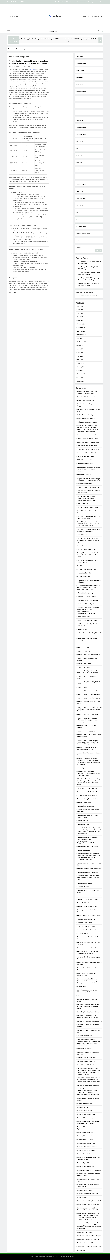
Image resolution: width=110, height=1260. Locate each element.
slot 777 (79, 155)
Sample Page (53, 31)
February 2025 (81, 367)
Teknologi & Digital (82, 1107)
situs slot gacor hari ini (83, 234)
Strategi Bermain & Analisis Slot (86, 1065)
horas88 (32, 69)
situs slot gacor (81, 91)
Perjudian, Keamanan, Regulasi (86, 926)
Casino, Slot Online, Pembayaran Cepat (88, 442)
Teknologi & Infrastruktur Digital (86, 1114)
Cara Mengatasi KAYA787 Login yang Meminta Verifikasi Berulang (74, 1)
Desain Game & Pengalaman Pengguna (88, 449)
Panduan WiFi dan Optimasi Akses (87, 906)
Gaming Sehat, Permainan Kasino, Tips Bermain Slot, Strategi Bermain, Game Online (88, 555)
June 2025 (80, 352)
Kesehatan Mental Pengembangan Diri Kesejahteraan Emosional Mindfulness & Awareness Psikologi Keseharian (88, 742)
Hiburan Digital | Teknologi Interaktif (87, 569)
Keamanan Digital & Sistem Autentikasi (88, 694)
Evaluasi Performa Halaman (85, 483)
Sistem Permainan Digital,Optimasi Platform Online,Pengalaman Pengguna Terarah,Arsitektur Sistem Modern (88, 981)
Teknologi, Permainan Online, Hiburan (88, 1204)
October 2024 (81, 381)
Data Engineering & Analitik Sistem (87, 445)
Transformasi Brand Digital (84, 1232)
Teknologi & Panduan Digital (85, 1139)
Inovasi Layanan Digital (83, 617)
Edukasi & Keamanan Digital (85, 460)
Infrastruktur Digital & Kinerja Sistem (87, 600)
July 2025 (80, 349)
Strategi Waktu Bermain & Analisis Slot (88, 1085)
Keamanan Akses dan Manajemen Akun (88, 654)
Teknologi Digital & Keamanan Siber (87, 1163)
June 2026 (80, 310)
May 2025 (80, 356)
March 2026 (80, 320)
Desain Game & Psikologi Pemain (86, 453)
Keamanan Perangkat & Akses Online (87, 714)
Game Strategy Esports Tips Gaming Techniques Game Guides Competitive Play (88, 540)
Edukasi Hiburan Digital (84, 474)
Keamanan (80, 644)
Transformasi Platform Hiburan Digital (88, 1239)
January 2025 (81, 370)
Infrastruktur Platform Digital (85, 604)
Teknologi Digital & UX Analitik (86, 1166)
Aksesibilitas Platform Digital (85, 400)
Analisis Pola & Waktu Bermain (86, 418)
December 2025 (81, 331)
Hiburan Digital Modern (83, 576)
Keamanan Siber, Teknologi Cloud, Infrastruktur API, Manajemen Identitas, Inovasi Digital (88, 720)
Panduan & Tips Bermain (84, 802)
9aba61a (12, 67)
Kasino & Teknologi (82, 629)
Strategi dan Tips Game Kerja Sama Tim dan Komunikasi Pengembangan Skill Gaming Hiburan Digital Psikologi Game (88, 1079)
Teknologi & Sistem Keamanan (86, 1150)
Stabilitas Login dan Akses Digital (87, 1057)
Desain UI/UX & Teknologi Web (86, 456)
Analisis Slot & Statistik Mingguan (87, 422)
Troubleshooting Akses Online (85, 1243)
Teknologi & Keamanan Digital (85, 1118)
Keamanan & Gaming (83, 647)
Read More (12, 292)
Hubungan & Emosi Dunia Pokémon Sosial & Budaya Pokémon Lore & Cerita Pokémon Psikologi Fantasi (89, 587)
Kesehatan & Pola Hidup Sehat (86, 731)
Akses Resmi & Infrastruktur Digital (87, 397)
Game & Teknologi (82, 503)
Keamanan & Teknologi (83, 651)
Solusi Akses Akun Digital (84, 1036)
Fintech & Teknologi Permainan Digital (88, 487)
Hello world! (97, 296)
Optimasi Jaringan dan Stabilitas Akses (88, 792)
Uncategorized (81, 1250)
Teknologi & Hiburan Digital (85, 1111)
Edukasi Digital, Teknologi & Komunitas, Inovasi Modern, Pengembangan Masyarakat (88, 469)
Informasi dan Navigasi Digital (85, 593)
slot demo (80, 191)
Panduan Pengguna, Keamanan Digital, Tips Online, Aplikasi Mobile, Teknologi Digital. (88, 877)
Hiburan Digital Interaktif (84, 573)
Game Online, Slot (82, 535)
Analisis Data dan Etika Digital (86, 415)
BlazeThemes (70, 1256)
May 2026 (80, 313)
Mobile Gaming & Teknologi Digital (87, 788)
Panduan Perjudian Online (84, 883)
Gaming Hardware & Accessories (86, 549)
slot (78, 99)
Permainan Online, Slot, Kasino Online (88, 948)
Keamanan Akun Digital (83, 667)
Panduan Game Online (83, 850)
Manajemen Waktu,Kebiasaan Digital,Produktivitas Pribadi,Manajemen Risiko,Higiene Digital (88, 773)
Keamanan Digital (82, 687)
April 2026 (80, 317)
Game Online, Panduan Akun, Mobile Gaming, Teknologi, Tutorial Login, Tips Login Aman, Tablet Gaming (88, 524)
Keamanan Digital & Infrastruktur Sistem (88, 691)
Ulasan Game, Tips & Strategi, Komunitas (89, 1246)
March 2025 (80, 363)
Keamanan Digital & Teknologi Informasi (88, 698)
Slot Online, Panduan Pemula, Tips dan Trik (89, 1021)
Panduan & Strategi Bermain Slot (86, 799)
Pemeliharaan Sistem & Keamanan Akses (89, 915)
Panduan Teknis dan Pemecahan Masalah (89, 896)
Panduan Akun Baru (82, 820)
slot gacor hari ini (82, 198)
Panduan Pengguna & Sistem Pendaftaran (89, 868)
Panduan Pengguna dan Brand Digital (87, 872)
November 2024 (81, 377)
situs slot (80, 170)
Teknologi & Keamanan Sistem (86, 1136)
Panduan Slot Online (83, 887)
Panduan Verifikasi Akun (84, 903)
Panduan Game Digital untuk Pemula (87, 846)
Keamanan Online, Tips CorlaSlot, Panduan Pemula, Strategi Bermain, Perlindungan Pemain (89, 709)
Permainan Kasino (82, 933)
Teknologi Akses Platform (84, 1154)
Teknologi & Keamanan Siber (85, 1132)
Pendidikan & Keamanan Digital (86, 919)
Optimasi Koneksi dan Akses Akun (87, 795)
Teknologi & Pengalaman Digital (86, 1143)
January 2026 (81, 327)
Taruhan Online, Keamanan (84, 1103)
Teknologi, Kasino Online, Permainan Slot (89, 1201)
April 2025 (80, 359)
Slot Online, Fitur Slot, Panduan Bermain (88, 1012)
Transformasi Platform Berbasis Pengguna (89, 1236)
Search (78, 247)
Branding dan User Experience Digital (87, 438)
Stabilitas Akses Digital (84, 1048)
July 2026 (80, 306)
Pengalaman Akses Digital (84, 922)
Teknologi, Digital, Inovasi (84, 1197)
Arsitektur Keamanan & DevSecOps (87, 435)
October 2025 (81, 338)
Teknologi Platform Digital (84, 1190)
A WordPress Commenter (84, 296)
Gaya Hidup (80, 566)
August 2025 (80, 345)
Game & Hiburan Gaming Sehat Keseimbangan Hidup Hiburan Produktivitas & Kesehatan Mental (87, 498)
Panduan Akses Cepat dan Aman (86, 806)
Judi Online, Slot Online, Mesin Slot (87, 620)
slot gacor (80, 84)
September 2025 (81, 342)
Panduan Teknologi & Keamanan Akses (88, 899)
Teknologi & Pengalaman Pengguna (87, 1147)
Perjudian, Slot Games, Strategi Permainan (89, 930)
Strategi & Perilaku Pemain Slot (86, 1061)
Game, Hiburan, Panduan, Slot (85, 546)
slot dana (79, 162)
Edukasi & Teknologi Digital (85, 463)
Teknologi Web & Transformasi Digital (88, 1194)
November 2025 (81, 335)
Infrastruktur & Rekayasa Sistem (86, 596)
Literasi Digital (81, 768)
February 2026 (81, 324)
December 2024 (81, 374)
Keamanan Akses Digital (84, 663)
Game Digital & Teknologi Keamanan (87, 507)
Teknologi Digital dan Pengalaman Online (89, 1170)
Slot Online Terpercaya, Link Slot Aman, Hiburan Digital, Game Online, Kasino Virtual (88, 1006)
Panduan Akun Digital (83, 824)
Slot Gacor (80, 120)
